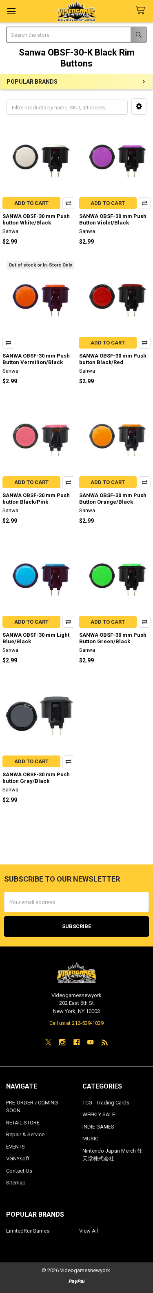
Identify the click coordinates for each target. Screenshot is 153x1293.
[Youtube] (90, 1042)
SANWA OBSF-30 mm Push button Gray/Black (36, 777)
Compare (68, 203)
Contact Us (19, 1171)
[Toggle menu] (11, 11)
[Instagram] (62, 1042)
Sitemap (16, 1183)
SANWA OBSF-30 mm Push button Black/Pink (36, 498)
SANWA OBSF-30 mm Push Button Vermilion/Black (36, 359)
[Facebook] (76, 1042)
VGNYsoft (17, 1158)
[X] (48, 1042)
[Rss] (105, 1042)
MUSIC (90, 1138)
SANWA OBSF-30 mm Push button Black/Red (112, 359)
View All (88, 1231)
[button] (138, 106)
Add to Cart (31, 203)
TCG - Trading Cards (105, 1103)
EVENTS (15, 1147)
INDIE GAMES (98, 1127)
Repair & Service (25, 1134)
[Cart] (142, 10)
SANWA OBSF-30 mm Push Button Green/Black (112, 638)
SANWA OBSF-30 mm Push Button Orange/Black (112, 498)
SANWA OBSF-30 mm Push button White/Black (36, 219)
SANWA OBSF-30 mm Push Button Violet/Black (112, 219)
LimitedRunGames (27, 1231)
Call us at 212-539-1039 (76, 1023)
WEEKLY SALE (98, 1114)
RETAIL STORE (23, 1123)
